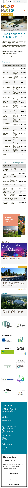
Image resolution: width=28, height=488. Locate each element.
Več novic (20, 289)
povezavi (15, 53)
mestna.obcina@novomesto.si (15, 51)
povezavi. (16, 56)
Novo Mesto (10, 8)
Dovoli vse (14, 473)
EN (10, 1)
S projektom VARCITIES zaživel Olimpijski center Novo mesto (13, 311)
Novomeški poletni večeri (11, 259)
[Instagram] (5, 14)
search (4, 1)
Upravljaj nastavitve (14, 484)
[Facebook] (2, 14)
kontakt (7, 1)
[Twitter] (11, 14)
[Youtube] (8, 14)
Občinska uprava (12, 29)
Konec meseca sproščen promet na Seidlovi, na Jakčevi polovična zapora (13, 284)
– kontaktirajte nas (20, 1)
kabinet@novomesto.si (9, 441)
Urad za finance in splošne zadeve (11, 30)
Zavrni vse (14, 480)
